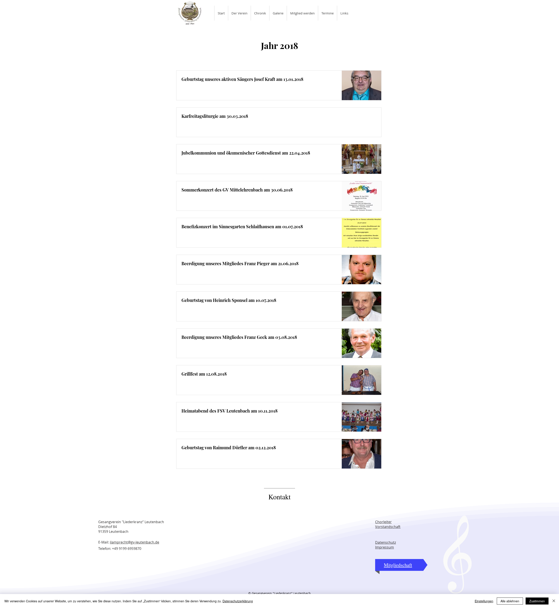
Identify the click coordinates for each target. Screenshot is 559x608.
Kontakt (279, 496)
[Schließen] (553, 601)
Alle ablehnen (509, 601)
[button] (239, 13)
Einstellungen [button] (484, 601)
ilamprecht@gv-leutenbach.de (134, 542)
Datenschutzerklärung (238, 601)
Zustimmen (537, 601)
